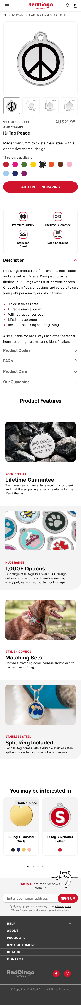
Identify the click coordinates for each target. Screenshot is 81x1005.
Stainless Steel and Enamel (47, 14)
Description (13, 260)
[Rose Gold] (29, 850)
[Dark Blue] (15, 173)
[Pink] (69, 164)
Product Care (15, 371)
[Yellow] (33, 164)
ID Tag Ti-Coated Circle (21, 839)
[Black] (42, 164)
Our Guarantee (16, 382)
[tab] (40, 260)
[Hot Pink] (15, 164)
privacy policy (63, 906)
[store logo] (40, 5)
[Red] (6, 164)
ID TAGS (18, 14)
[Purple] (24, 173)
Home (5, 14)
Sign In (75, 5)
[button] (12, 105)
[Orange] (51, 164)
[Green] (24, 164)
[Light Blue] (6, 173)
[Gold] (24, 850)
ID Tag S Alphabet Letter (60, 839)
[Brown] (60, 164)
